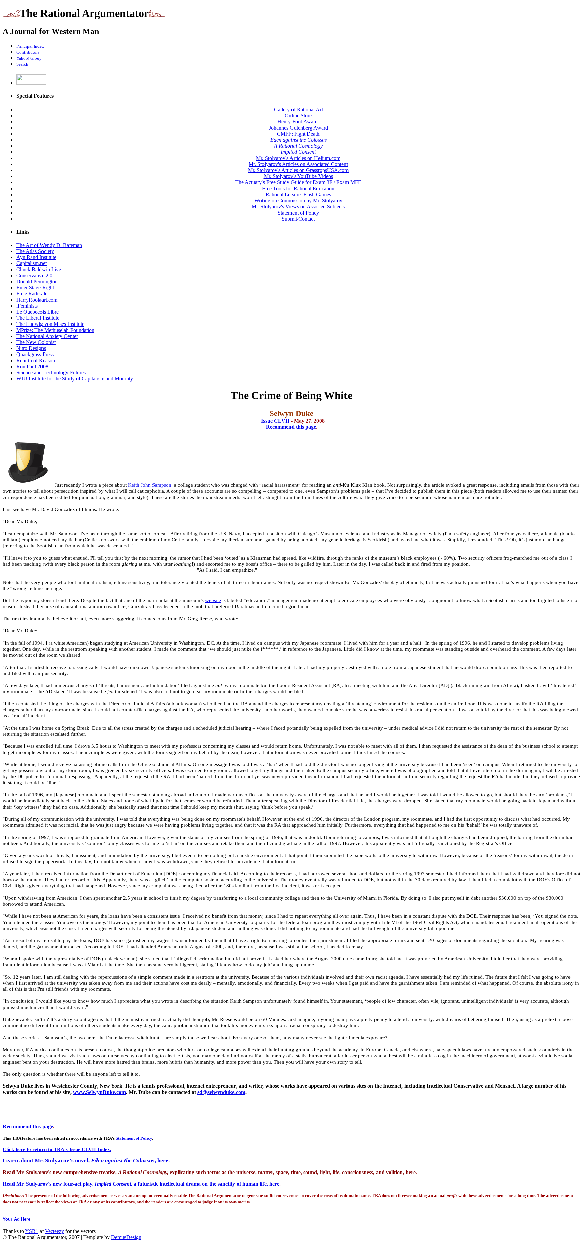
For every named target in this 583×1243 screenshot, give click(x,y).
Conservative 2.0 (34, 275)
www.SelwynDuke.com (99, 1092)
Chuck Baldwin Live (38, 269)
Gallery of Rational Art (298, 109)
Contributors (27, 52)
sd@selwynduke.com (221, 1092)
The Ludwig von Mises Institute (50, 324)
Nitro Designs (31, 348)
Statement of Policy (298, 213)
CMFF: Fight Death (298, 134)
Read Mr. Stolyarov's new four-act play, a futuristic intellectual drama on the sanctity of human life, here (141, 1184)
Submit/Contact (298, 219)
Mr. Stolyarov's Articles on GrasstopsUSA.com (298, 170)
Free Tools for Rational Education (298, 188)
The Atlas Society (35, 251)
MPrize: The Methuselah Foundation (55, 330)
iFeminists (27, 306)
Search (22, 64)
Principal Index (30, 46)
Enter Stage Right (35, 287)
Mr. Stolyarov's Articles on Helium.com (298, 158)
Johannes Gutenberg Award (298, 128)
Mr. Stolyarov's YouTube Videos (298, 176)
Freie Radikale (31, 293)
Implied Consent (298, 152)
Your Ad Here (16, 1219)
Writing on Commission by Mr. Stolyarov (298, 200)
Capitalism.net (31, 263)
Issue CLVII (275, 421)
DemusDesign (126, 1237)
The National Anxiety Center (47, 336)
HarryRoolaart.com (36, 300)
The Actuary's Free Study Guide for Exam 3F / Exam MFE (298, 182)
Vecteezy (54, 1231)
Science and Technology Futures (51, 372)
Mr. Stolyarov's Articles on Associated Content (298, 164)
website (213, 600)
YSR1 (31, 1231)
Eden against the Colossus (298, 140)
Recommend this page (291, 427)
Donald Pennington (37, 281)
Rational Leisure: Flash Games (298, 194)
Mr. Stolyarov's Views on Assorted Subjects (298, 206)
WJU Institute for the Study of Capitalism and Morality (74, 379)
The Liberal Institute (37, 318)
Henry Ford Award (298, 121)
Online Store (298, 115)
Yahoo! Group (29, 58)
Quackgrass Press (35, 354)
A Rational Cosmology (298, 146)
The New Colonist (36, 342)
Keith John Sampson (149, 485)
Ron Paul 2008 (32, 366)
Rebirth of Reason (35, 360)
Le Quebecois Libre (37, 312)
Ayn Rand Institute (36, 257)
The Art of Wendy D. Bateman (49, 245)
